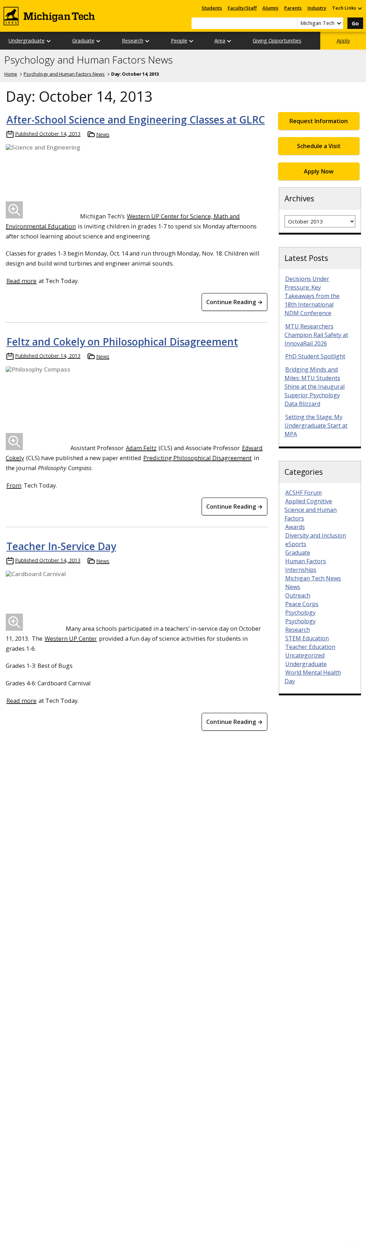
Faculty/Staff (242, 8)
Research (132, 40)
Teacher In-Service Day (61, 546)
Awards (295, 527)
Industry (316, 8)
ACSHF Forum (303, 493)
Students (212, 8)
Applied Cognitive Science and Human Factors (311, 509)
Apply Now (318, 171)
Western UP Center (71, 638)
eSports (295, 544)
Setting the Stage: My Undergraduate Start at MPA (316, 425)
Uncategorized (305, 655)
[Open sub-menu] (359, 8)
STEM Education (307, 638)
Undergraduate (27, 40)
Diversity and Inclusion (315, 535)
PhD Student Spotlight (315, 356)
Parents (293, 8)
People (179, 40)
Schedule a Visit (319, 146)
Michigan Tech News (313, 578)
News (102, 134)
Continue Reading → (234, 302)
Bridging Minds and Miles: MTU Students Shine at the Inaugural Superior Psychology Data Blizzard (315, 387)
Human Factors (305, 561)
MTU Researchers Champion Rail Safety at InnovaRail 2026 (316, 334)
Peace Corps (301, 604)
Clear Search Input (291, 23)
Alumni (270, 8)
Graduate (83, 40)
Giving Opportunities (277, 40)
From (13, 485)
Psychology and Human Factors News (88, 60)
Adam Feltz (141, 448)
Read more (21, 281)
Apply (343, 40)
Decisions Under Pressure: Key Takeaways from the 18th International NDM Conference (312, 296)
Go (355, 23)
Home (10, 74)
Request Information (319, 121)
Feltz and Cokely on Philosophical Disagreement (122, 341)
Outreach (297, 595)
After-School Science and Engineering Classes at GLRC (135, 119)
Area (219, 40)
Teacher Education (310, 647)
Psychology (300, 612)
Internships (300, 570)
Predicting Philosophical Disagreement (197, 458)
